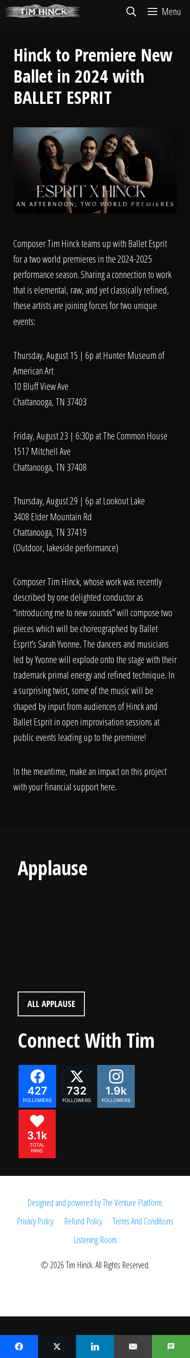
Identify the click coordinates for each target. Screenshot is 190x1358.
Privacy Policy (35, 1221)
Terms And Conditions (143, 1221)
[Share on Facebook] (19, 1346)
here (107, 786)
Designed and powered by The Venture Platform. (95, 1203)
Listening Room (95, 1240)
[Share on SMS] (171, 1346)
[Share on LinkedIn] (95, 1346)
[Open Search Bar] (130, 11)
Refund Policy (83, 1221)
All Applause (51, 1004)
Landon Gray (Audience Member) (77, 900)
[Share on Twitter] (57, 1346)
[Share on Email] (133, 1346)
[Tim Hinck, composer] (42, 11)
